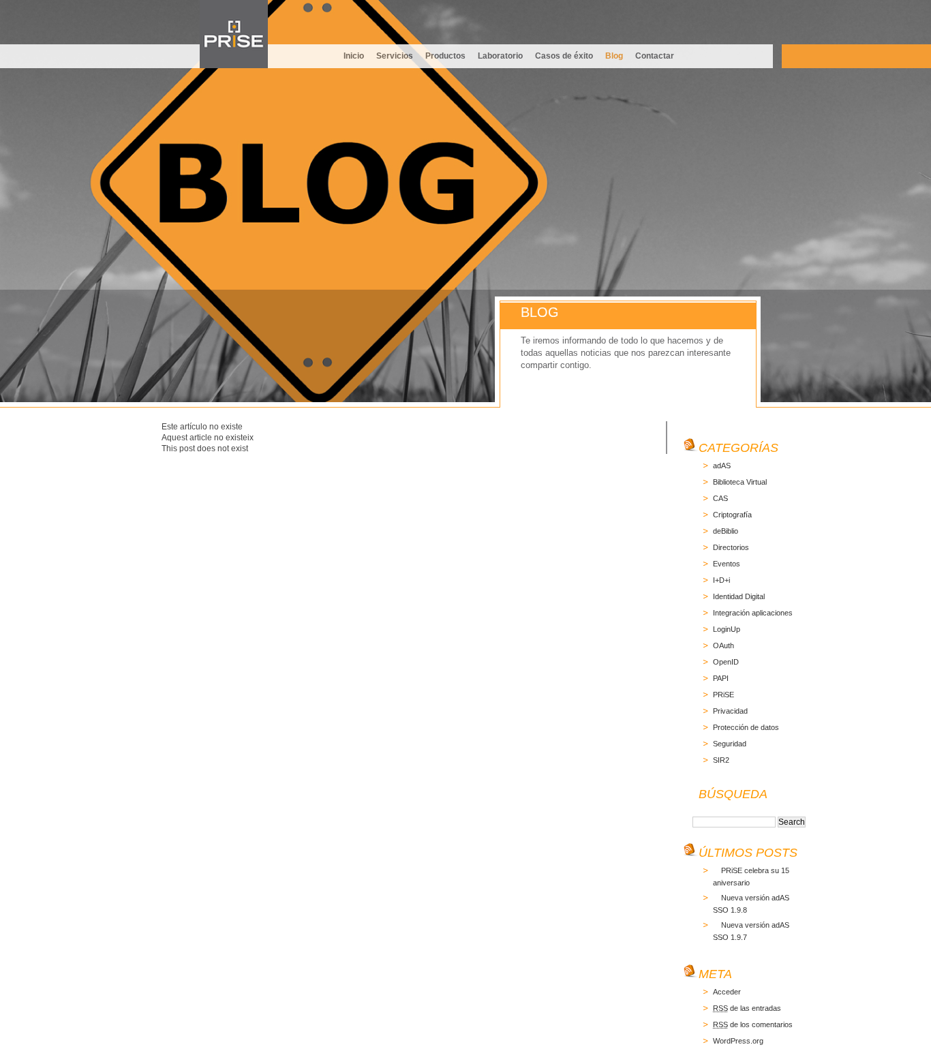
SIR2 (721, 760)
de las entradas (747, 1008)
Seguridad (729, 744)
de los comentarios (753, 1024)
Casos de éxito (564, 56)
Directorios (731, 547)
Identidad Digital (739, 596)
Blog (614, 56)
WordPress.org (738, 1041)
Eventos (726, 564)
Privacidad (730, 711)
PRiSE (723, 694)
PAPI (721, 678)
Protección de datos (746, 727)
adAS (722, 465)
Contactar (654, 56)
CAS (720, 498)
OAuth (723, 645)
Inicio (354, 56)
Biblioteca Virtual (740, 482)
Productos (445, 56)
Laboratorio (500, 56)
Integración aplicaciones (753, 613)
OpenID (726, 662)
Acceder (727, 992)
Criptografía (732, 515)
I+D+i (721, 580)
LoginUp (726, 629)
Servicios (394, 56)
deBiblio (725, 531)
